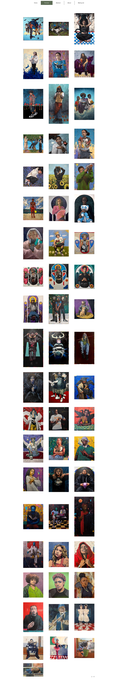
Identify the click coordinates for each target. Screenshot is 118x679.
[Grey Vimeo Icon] (94, 676)
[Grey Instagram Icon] (92, 676)
